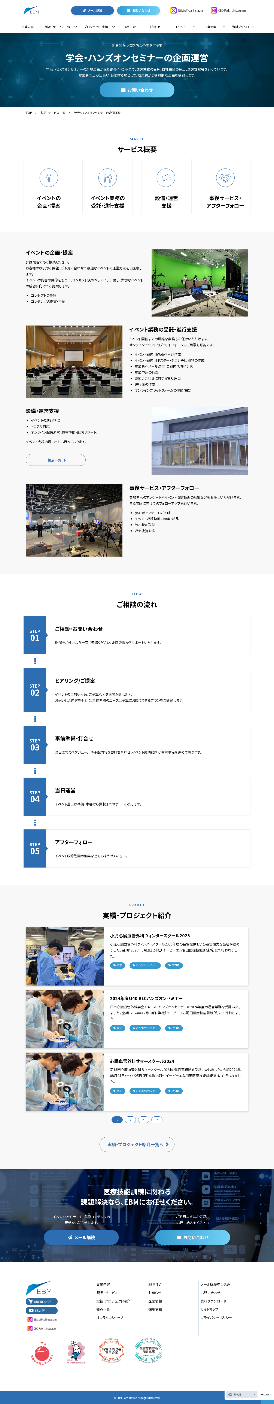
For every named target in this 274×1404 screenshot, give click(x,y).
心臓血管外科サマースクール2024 (142, 1061)
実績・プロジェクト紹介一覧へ (135, 1144)
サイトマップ (209, 1309)
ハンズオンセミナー (146, 965)
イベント (180, 27)
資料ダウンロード (243, 27)
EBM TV (154, 1284)
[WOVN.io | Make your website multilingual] (265, 1395)
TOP (29, 113)
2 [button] (130, 1119)
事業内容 (28, 27)
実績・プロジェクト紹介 (113, 1301)
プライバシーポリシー (216, 1317)
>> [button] (156, 1119)
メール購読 (95, 10)
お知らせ (154, 27)
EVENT (175, 965)
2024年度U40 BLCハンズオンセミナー (146, 998)
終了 (119, 965)
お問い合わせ (141, 10)
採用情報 (155, 1309)
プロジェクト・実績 (96, 27)
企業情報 (210, 27)
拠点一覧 (130, 27)
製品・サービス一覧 (57, 27)
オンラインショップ (109, 1317)
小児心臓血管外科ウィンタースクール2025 (150, 935)
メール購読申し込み (215, 1284)
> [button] (143, 1119)
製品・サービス (107, 1292)
